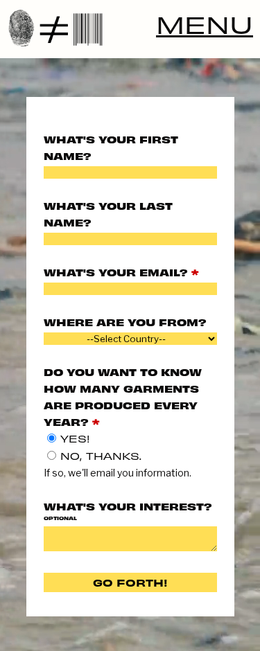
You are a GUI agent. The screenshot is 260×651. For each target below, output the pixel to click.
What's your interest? (128, 510)
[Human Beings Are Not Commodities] (130, 27)
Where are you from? (125, 321)
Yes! (75, 438)
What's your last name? (108, 214)
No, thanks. (100, 455)
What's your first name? (111, 147)
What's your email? (121, 271)
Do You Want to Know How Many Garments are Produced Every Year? (123, 396)
